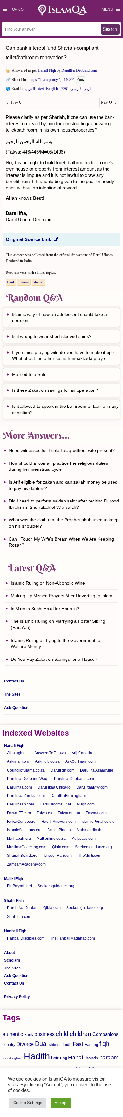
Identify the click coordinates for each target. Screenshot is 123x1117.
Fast (78, 1044)
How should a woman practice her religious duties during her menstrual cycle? (58, 466)
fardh (67, 1044)
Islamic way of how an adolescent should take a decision (59, 317)
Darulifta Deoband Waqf (27, 779)
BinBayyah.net (19, 886)
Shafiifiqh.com (19, 916)
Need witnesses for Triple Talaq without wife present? (62, 450)
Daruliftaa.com (19, 787)
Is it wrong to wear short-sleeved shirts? (52, 336)
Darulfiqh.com (62, 770)
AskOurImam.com (80, 761)
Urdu (87, 90)
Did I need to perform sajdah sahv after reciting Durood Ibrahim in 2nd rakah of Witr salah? (64, 504)
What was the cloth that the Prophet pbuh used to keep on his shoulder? (64, 523)
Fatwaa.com (96, 813)
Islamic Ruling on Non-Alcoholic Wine (48, 583)
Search (110, 29)
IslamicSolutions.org (24, 830)
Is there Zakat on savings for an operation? (55, 390)
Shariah (38, 282)
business (44, 1034)
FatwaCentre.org (21, 821)
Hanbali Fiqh (15, 931)
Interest (23, 282)
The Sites (12, 694)
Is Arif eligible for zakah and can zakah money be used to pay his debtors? (63, 485)
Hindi (64, 90)
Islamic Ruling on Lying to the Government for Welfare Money (56, 643)
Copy (80, 80)
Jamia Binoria (59, 830)
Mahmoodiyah (89, 830)
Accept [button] (61, 1102)
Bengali (41, 90)
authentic (13, 1034)
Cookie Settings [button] (27, 1102)
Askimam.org (18, 761)
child (62, 1033)
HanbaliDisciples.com (25, 938)
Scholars (12, 960)
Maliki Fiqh (13, 879)
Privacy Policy (17, 997)
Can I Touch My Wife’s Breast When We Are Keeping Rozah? (61, 542)
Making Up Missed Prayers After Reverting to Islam (61, 595)
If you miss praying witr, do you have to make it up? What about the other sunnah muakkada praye (63, 355)
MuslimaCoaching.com (26, 847)
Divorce (25, 1044)
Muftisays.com (83, 838)
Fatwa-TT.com (19, 813)
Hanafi (76, 1057)
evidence (55, 1045)
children (80, 1033)
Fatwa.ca (44, 813)
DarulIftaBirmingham (68, 796)
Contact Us (14, 681)
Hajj (63, 1058)
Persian (76, 90)
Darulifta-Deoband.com (79, 70)
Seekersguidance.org (93, 847)
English (52, 90)
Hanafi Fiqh (47, 70)
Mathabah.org (19, 838)
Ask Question (16, 707)
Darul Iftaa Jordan (22, 908)
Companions (105, 1034)
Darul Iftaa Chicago (54, 787)
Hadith (37, 1056)
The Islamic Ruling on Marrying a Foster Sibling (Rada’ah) (58, 624)
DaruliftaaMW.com (92, 787)
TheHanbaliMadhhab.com (72, 938)
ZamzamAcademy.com (26, 864)
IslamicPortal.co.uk (97, 821)
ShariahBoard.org (22, 855)
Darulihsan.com (20, 804)
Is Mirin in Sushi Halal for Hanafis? (45, 608)
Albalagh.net (18, 753)
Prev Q (14, 102)
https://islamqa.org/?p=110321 (52, 79)
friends (8, 1058)
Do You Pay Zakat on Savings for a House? (54, 659)
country (9, 1045)
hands (92, 1058)
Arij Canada (82, 753)
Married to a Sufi (28, 374)
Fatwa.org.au (69, 813)
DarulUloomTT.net (55, 804)
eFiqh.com (86, 804)
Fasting (91, 1044)
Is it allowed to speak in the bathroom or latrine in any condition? (65, 409)
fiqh (104, 1043)
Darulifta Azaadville (96, 770)
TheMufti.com (89, 855)
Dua (40, 1043)
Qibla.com (60, 847)
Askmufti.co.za (47, 761)
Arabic (30, 90)
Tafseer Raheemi (58, 855)
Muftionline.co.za (51, 838)
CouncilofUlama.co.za (26, 770)
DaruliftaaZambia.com (26, 796)
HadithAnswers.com (58, 821)
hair (55, 1057)
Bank (11, 282)
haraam (109, 1057)
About (9, 953)
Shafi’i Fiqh (14, 900)
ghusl (18, 1058)
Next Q (109, 102)
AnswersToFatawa (50, 753)
